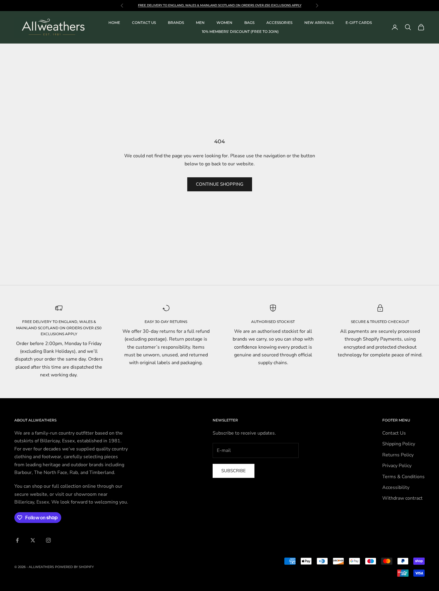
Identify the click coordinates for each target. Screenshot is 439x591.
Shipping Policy (398, 444)
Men (200, 22)
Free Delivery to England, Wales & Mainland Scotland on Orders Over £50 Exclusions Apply (219, 5)
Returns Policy (398, 455)
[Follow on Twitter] (33, 540)
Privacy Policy (397, 465)
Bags (249, 22)
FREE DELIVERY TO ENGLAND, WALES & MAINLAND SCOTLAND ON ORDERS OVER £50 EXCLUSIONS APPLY (59, 327)
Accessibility (395, 487)
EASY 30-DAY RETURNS (166, 321)
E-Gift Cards (359, 22)
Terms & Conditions (403, 476)
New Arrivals (319, 22)
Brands (176, 22)
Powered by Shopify (74, 567)
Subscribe (233, 471)
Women (224, 22)
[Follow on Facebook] (17, 540)
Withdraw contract (402, 498)
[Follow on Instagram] (48, 540)
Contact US (144, 22)
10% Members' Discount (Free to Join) (240, 31)
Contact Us (394, 433)
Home (114, 22)
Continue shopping (219, 184)
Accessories (279, 22)
